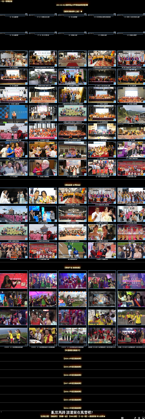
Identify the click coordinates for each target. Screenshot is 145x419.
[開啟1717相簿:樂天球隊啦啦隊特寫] (85, 257)
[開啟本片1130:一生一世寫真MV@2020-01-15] (102, 299)
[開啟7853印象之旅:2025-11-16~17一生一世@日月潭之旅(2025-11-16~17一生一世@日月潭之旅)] (43, 33)
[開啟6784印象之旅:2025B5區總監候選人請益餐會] (102, 196)
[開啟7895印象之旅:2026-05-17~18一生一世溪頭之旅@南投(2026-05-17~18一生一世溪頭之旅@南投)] (43, 15)
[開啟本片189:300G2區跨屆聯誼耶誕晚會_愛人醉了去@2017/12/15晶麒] (43, 281)
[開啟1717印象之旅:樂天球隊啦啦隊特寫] (72, 250)
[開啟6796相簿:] (26, 202)
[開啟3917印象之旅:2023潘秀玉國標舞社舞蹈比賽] (72, 232)
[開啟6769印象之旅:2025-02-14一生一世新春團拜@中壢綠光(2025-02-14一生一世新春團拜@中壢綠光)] (72, 77)
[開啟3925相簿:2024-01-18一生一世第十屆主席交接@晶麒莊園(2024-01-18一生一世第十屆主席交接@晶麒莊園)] (85, 138)
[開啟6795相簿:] (56, 202)
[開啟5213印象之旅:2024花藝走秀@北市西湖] (102, 214)
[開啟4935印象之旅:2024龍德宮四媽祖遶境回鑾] (43, 232)
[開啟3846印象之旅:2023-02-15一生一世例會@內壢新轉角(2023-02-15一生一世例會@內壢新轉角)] (43, 168)
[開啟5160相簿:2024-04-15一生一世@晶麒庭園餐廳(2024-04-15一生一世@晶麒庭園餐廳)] (115, 119)
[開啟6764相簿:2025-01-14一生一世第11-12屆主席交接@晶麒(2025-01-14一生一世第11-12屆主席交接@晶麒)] (115, 83)
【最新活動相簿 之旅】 (71, 11)
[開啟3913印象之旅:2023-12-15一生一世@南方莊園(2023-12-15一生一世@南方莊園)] (102, 131)
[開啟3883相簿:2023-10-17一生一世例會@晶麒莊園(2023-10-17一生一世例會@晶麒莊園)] (26, 156)
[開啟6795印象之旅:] (43, 196)
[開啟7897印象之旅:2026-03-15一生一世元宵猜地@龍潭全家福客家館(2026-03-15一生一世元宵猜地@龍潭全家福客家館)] (102, 15)
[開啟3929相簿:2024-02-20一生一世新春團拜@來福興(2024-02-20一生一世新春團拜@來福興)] (56, 138)
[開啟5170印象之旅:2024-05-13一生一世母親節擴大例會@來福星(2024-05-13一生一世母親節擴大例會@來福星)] (43, 113)
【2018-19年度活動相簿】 (72, 375)
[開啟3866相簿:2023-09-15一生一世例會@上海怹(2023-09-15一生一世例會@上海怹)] (56, 156)
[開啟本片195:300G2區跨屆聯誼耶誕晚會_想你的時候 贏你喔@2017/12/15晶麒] (43, 299)
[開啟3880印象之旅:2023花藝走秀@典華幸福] (102, 232)
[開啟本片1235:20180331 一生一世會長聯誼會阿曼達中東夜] (72, 317)
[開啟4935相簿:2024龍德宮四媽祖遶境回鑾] (56, 238)
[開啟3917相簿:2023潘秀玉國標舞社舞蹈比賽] (85, 238)
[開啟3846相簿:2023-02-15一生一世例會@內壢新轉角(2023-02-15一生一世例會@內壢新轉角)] (56, 174)
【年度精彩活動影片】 (72, 350)
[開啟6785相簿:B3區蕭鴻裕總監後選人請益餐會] (85, 202)
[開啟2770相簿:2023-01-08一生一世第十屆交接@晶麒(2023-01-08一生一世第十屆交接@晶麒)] (85, 174)
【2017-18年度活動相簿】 (72, 383)
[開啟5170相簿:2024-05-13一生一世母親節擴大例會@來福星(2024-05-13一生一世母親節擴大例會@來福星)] (56, 119)
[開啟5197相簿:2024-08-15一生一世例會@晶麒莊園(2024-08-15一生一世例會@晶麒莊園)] (115, 101)
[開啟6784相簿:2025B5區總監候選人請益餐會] (115, 202)
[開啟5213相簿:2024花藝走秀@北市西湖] (115, 220)
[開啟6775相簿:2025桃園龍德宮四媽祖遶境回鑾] (26, 220)
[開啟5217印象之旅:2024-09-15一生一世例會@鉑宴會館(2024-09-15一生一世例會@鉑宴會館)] (43, 95)
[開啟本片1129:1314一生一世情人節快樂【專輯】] (72, 299)
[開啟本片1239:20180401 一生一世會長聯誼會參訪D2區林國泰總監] (43, 335)
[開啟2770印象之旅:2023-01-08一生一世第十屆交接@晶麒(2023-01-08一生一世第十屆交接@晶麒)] (72, 168)
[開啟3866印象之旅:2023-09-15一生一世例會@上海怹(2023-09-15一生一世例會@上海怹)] (43, 149)
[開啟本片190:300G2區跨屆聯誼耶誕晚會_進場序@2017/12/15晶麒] (72, 281)
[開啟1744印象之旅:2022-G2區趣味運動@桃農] (43, 250)
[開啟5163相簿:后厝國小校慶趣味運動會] (26, 238)
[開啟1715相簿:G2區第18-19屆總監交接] (115, 257)
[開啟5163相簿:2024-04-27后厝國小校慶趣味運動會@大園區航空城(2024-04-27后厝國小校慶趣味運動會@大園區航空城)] (85, 119)
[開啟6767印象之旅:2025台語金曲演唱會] (43, 214)
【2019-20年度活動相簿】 (72, 367)
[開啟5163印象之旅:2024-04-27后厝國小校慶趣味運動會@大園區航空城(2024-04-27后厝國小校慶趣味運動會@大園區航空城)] (72, 113)
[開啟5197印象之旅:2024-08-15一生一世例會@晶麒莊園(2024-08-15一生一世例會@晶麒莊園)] (102, 95)
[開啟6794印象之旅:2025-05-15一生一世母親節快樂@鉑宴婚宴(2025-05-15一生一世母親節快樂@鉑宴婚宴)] (72, 59)
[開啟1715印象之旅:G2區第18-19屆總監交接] (102, 250)
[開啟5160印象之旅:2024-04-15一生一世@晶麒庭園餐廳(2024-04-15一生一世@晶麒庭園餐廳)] (102, 113)
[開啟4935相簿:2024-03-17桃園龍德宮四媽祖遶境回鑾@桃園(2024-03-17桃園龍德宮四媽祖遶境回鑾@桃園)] (26, 138)
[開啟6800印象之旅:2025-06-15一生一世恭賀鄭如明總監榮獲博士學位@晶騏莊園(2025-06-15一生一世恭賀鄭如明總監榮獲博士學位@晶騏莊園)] (43, 59)
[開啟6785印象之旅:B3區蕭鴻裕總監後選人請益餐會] (72, 196)
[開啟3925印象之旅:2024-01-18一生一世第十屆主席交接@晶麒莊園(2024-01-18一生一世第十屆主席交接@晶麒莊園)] (72, 131)
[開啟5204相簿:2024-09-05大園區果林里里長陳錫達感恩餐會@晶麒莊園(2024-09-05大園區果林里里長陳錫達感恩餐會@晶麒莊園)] (85, 101)
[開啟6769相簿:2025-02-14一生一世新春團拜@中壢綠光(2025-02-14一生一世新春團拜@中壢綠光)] (85, 83)
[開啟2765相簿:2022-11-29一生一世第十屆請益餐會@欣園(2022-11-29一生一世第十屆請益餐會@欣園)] (115, 174)
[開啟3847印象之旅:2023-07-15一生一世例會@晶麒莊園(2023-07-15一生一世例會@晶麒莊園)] (102, 149)
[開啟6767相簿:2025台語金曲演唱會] (56, 220)
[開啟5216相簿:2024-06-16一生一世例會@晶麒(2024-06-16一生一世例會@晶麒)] (26, 122)
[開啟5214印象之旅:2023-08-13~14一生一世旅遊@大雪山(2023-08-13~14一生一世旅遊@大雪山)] (72, 152)
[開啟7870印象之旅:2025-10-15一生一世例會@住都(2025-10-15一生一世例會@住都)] (72, 33)
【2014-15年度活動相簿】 (72, 408)
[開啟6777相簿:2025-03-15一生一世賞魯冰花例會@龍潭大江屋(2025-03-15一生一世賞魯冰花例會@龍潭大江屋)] (56, 83)
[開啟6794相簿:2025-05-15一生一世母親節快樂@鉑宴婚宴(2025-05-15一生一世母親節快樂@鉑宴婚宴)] (85, 65)
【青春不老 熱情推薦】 (72, 268)
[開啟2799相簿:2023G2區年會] (26, 257)
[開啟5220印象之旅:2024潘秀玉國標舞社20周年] (72, 214)
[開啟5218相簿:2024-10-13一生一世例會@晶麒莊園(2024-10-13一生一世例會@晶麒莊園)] (26, 101)
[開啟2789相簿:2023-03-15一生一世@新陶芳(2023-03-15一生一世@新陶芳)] (26, 174)
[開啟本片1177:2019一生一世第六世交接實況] (43, 317)
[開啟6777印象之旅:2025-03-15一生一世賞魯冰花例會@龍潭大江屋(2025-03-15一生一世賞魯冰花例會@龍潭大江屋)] (43, 77)
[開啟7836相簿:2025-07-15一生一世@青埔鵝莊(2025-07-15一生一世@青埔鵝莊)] (26, 65)
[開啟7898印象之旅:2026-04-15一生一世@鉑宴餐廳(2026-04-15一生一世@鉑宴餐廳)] (72, 15)
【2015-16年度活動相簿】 (72, 400)
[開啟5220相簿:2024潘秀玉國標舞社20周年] (85, 220)
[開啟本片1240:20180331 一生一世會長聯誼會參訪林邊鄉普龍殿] (72, 335)
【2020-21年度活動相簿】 (72, 359)
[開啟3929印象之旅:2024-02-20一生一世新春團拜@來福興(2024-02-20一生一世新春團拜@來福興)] (43, 131)
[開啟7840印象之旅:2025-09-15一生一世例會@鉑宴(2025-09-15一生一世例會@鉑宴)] (102, 33)
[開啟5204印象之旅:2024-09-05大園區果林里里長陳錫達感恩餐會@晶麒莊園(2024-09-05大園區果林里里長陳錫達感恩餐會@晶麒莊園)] (72, 95)
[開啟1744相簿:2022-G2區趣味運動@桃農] (56, 257)
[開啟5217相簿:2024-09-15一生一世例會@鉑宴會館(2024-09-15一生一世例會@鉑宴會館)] (56, 101)
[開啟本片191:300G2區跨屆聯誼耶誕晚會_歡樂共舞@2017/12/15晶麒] (102, 281)
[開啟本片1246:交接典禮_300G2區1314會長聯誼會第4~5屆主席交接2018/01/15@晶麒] (102, 335)
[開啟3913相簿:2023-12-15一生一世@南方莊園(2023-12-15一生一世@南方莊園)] (115, 138)
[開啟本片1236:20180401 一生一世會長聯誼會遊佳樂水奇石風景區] (102, 317)
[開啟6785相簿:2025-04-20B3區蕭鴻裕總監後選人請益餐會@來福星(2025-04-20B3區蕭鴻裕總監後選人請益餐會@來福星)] (115, 65)
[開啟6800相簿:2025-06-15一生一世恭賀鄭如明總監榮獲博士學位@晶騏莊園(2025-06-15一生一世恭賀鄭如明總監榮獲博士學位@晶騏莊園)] (56, 65)
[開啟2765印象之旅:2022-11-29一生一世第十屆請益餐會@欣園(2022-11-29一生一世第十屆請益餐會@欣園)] (102, 168)
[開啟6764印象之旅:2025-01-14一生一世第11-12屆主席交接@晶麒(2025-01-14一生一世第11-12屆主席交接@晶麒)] (102, 77)
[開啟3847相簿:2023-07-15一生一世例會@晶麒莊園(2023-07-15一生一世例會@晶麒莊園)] (115, 156)
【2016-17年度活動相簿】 (72, 392)
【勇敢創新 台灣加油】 (72, 185)
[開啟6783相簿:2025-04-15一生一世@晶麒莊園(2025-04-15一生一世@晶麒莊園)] (26, 83)
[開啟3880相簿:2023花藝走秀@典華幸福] (115, 238)
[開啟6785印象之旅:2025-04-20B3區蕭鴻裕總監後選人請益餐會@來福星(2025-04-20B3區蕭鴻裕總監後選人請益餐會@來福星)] (102, 59)
